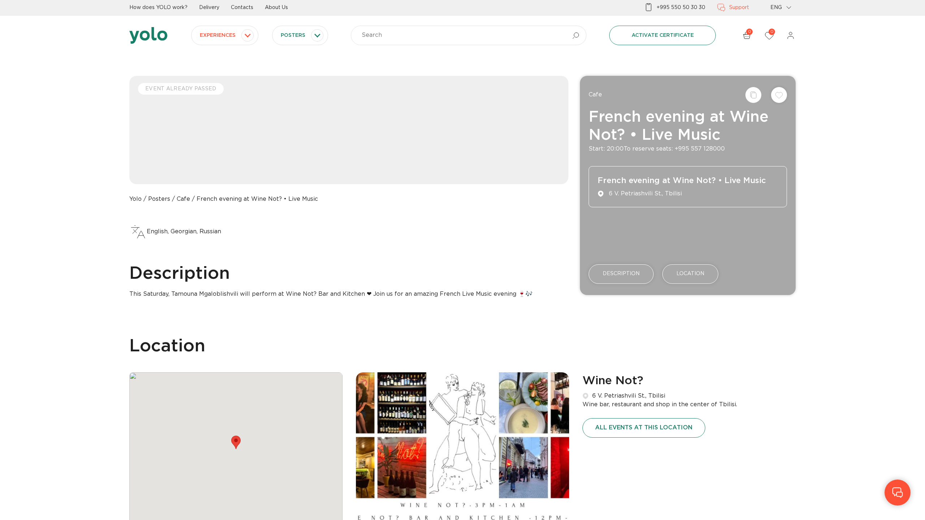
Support (739, 7)
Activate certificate (663, 35)
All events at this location (643, 427)
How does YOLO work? (158, 7)
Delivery (209, 7)
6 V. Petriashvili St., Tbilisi (628, 396)
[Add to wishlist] (779, 95)
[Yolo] (148, 35)
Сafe (595, 95)
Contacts (242, 7)
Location (690, 274)
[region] (462, 260)
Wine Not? (612, 381)
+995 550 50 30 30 (681, 7)
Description (621, 274)
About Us (276, 7)
